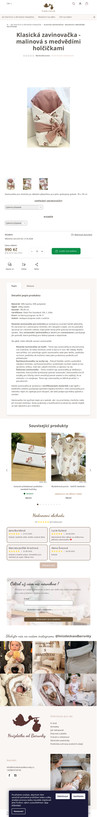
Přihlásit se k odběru (48, 619)
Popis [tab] (14, 286)
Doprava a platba (58, 733)
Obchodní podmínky (60, 740)
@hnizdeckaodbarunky (73, 636)
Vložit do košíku (68, 251)
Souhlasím (78, 796)
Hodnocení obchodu (49, 515)
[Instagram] (15, 775)
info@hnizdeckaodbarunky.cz (20, 767)
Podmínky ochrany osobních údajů (66, 744)
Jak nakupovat (57, 730)
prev (7, 470)
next (90, 470)
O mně (53, 723)
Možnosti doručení (83, 234)
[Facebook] (9, 775)
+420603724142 (14, 770)
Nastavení (18, 811)
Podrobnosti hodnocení (63, 55)
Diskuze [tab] (30, 286)
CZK (8, 3)
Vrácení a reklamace (59, 737)
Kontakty (54, 726)
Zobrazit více (48, 565)
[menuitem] (18, 17)
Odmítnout (62, 796)
